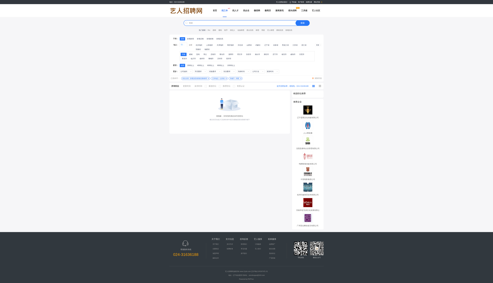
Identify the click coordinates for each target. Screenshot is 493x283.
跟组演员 (279, 30)
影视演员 (289, 30)
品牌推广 (272, 244)
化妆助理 (241, 30)
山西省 (249, 45)
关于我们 (216, 244)
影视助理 (190, 39)
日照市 (301, 54)
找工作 (225, 10)
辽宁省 (266, 45)
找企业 (246, 10)
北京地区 (199, 45)
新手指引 (244, 253)
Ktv (209, 30)
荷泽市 (228, 59)
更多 (317, 45)
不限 (183, 54)
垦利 (198, 54)
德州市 (202, 59)
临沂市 (193, 59)
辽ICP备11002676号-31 (259, 271)
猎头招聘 (292, 10)
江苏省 (295, 45)
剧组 (214, 30)
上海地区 (209, 45)
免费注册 (309, 2)
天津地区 (220, 45)
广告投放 (272, 258)
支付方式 (230, 244)
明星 (263, 30)
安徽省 (198, 49)
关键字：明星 (234, 78)
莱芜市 (184, 59)
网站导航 (317, 2)
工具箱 (304, 10)
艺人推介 (258, 249)
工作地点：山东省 (218, 78)
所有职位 (175, 86)
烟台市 (257, 54)
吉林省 (275, 45)
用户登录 (301, 2)
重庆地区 (230, 45)
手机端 (294, 2)
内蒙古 (257, 45)
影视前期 (210, 39)
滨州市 (219, 59)
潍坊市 (266, 54)
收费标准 (230, 249)
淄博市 (230, 54)
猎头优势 (272, 249)
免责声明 (216, 253)
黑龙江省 (285, 45)
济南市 (213, 54)
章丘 (205, 54)
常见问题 (244, 249)
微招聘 (257, 10)
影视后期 (200, 39)
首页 (215, 10)
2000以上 (190, 65)
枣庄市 (239, 54)
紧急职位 (212, 86)
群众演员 (250, 30)
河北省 (240, 45)
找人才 (235, 10)
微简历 (268, 10)
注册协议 (216, 249)
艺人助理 (270, 30)
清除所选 (318, 78)
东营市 (248, 54)
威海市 (292, 54)
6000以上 (210, 65)
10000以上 (231, 65)
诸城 (190, 54)
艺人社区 (316, 10)
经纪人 (232, 30)
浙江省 (303, 45)
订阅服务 (258, 244)
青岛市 (222, 54)
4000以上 (200, 65)
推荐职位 (226, 86)
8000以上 (220, 65)
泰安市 (284, 54)
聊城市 (211, 59)
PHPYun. (251, 279)
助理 (257, 30)
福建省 (207, 49)
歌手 (226, 30)
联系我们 (244, 244)
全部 (182, 39)
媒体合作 (216, 258)
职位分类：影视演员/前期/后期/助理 (195, 78)
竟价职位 (272, 253)
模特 (220, 30)
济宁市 (275, 54)
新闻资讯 (280, 10)
